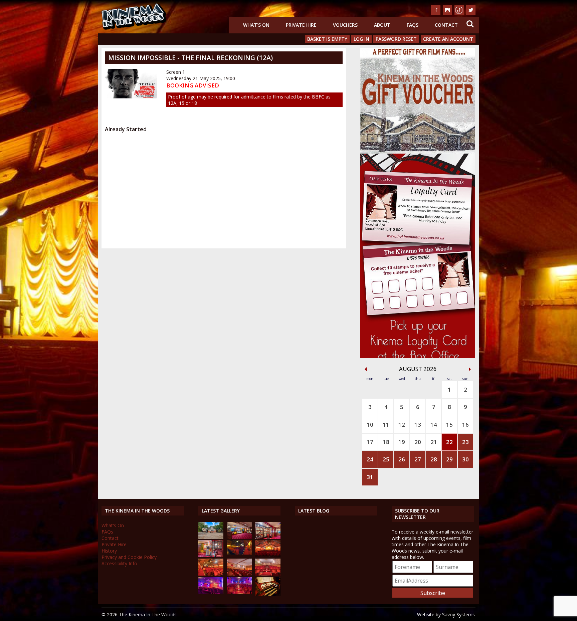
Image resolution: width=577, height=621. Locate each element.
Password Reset (396, 39)
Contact (446, 25)
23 (465, 442)
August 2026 (418, 369)
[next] (469, 369)
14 (433, 424)
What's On (256, 25)
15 (449, 424)
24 (370, 459)
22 (449, 442)
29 (449, 459)
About (382, 25)
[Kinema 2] (239, 574)
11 (386, 424)
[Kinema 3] (211, 592)
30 (465, 459)
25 (386, 459)
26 (401, 459)
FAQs (412, 25)
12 (401, 424)
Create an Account (448, 39)
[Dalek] (211, 555)
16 (465, 424)
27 (417, 459)
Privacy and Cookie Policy (129, 557)
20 (417, 442)
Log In (361, 39)
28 (433, 459)
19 (401, 442)
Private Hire (301, 25)
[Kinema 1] (239, 553)
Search (470, 20)
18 (386, 442)
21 (433, 442)
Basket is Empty (327, 39)
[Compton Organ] (267, 594)
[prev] (365, 369)
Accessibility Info (119, 563)
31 (370, 477)
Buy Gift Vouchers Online (416, 52)
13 (417, 424)
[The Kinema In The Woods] (211, 537)
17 (370, 442)
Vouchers (345, 25)
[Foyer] (239, 537)
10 (370, 424)
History (109, 551)
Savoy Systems (458, 614)
